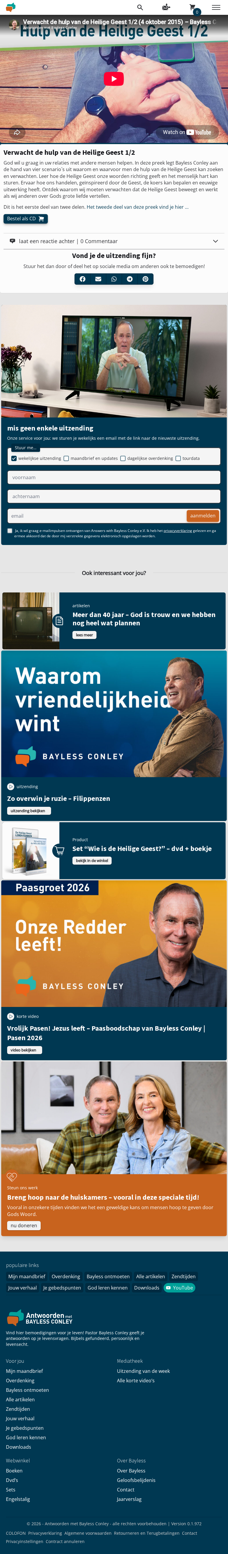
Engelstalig (18, 1499)
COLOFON (16, 1533)
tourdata (191, 458)
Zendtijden (184, 1276)
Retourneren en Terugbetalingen (147, 1533)
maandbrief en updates (94, 458)
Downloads (146, 1287)
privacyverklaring (178, 530)
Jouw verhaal (22, 1287)
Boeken (14, 1470)
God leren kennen (108, 1287)
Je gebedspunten (62, 1287)
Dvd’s (12, 1480)
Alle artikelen (150, 1276)
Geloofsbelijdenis (136, 1480)
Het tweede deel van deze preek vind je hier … (138, 207)
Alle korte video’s (136, 1380)
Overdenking (66, 1276)
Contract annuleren (65, 1541)
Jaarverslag (129, 1499)
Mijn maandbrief (26, 1276)
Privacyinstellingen (24, 1541)
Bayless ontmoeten (108, 1276)
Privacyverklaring (45, 1533)
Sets (10, 1489)
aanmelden (203, 515)
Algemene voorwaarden (88, 1533)
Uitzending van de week (143, 1371)
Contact (125, 1489)
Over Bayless (131, 1470)
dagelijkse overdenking (150, 458)
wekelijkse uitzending (39, 458)
